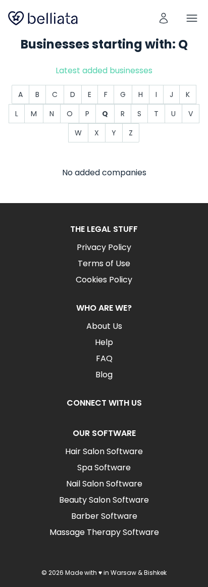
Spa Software (104, 467)
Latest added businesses (104, 70)
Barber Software (104, 516)
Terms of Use (104, 263)
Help (104, 342)
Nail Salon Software (104, 484)
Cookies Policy (104, 279)
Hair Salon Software (104, 451)
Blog (104, 374)
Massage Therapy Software (104, 532)
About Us (104, 326)
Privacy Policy (104, 247)
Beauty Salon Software (104, 500)
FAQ (104, 358)
